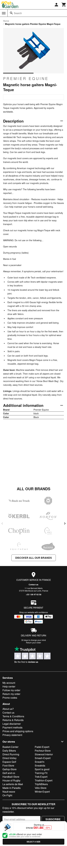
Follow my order (11, 690)
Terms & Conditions (13, 716)
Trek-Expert (41, 776)
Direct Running (10, 754)
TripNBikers (41, 784)
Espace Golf (9, 762)
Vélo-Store (40, 788)
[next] (65, 523)
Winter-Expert (42, 791)
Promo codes (9, 697)
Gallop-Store (9, 769)
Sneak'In (39, 762)
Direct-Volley (9, 758)
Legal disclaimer (11, 723)
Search (18, 13)
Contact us (33, 584)
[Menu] (3, 13)
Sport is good (42, 769)
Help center (8, 686)
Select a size (33, 841)
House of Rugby (11, 780)
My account (8, 683)
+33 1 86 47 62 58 (33, 594)
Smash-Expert (42, 758)
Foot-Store (8, 765)
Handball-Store (10, 776)
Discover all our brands (33, 557)
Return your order (33, 642)
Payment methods (12, 727)
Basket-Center (10, 747)
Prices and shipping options (17, 731)
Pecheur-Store (43, 750)
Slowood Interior (44, 754)
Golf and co (8, 773)
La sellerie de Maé (12, 784)
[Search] (11, 13)
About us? (8, 709)
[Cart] (63, 4)
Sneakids (40, 765)
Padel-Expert (42, 747)
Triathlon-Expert (43, 780)
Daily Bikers (9, 750)
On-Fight (7, 795)
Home (6, 20)
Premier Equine (26, 78)
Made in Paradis (11, 788)
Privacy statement (12, 735)
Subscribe (53, 819)
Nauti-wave (8, 791)
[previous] (2, 523)
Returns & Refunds (13, 720)
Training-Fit (41, 773)
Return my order (11, 694)
